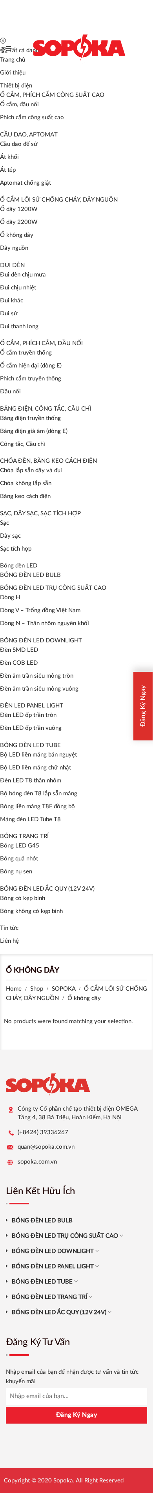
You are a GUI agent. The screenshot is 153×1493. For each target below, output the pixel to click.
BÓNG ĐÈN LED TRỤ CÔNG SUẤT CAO (53, 588)
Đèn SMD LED (19, 650)
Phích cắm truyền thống (30, 379)
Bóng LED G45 (19, 846)
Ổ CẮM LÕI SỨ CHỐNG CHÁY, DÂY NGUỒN (59, 200)
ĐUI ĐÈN (12, 265)
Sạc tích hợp (15, 549)
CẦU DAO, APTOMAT (29, 135)
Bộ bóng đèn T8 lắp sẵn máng (38, 794)
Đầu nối (10, 392)
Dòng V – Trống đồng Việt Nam (40, 610)
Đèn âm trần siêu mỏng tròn (36, 676)
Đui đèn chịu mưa (23, 275)
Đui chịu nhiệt (18, 288)
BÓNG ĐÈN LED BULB (30, 575)
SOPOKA (63, 989)
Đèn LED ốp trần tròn (28, 715)
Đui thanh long (19, 326)
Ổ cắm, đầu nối (19, 104)
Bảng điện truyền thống (30, 418)
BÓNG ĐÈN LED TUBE (30, 745)
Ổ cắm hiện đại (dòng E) (31, 366)
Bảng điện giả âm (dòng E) (33, 431)
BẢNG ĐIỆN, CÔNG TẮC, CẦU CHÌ (45, 409)
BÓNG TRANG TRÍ (24, 836)
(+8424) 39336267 (43, 1132)
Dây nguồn (14, 248)
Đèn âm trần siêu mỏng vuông (39, 689)
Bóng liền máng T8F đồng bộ (37, 806)
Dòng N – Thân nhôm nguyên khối (44, 623)
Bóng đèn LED (18, 566)
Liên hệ (9, 941)
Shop (36, 989)
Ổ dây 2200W (19, 222)
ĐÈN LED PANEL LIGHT (31, 706)
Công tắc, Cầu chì (22, 444)
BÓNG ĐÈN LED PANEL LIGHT (53, 1266)
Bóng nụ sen (16, 872)
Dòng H (10, 597)
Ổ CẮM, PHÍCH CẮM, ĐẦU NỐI (41, 343)
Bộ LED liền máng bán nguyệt (38, 755)
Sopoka (63, 1481)
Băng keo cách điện (25, 496)
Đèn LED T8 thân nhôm (30, 781)
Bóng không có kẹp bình (31, 911)
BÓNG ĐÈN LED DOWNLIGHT (41, 641)
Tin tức (9, 928)
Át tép (8, 170)
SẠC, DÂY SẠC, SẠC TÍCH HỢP (40, 513)
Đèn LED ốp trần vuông (31, 728)
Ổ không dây (16, 235)
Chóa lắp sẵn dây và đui (31, 470)
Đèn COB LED (19, 663)
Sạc (4, 523)
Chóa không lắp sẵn (25, 483)
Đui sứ (9, 313)
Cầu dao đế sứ (19, 144)
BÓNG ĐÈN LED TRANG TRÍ (49, 1297)
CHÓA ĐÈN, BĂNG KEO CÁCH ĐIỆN (48, 461)
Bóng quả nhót (19, 859)
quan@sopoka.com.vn (46, 1147)
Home (14, 989)
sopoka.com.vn (37, 1162)
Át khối (9, 157)
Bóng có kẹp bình (22, 898)
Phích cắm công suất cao (32, 117)
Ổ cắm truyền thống (26, 353)
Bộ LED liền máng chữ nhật (35, 768)
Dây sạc (10, 536)
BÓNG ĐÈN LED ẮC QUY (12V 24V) (47, 889)
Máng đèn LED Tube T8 (30, 819)
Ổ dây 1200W (19, 209)
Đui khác (11, 301)
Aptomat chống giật (25, 183)
